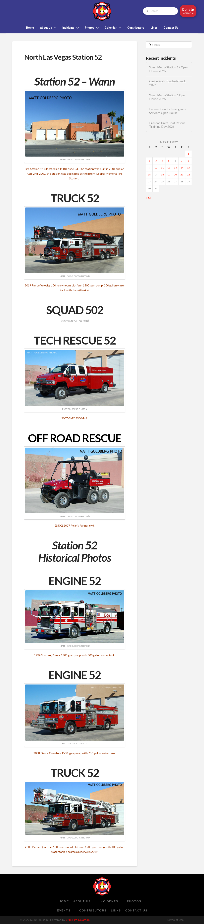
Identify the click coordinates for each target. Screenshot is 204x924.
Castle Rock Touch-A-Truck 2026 (167, 83)
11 (162, 167)
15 (188, 167)
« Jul (148, 197)
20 (175, 174)
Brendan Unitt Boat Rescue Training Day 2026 (167, 125)
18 (162, 174)
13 (175, 167)
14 (181, 167)
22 (188, 174)
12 (168, 167)
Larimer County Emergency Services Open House (167, 111)
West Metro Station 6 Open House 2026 (167, 97)
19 (168, 174)
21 (181, 174)
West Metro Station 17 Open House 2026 (168, 69)
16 (149, 174)
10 (155, 167)
